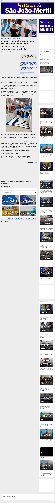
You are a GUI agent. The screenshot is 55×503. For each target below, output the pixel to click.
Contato (27, 15)
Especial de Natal (45, 455)
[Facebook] (1, 1)
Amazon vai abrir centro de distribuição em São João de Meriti (28, 213)
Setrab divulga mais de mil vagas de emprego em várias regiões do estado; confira (28, 201)
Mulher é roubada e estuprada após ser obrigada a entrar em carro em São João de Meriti (46, 398)
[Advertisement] (10, 61)
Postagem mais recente (7, 218)
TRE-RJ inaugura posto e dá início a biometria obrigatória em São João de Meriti (46, 131)
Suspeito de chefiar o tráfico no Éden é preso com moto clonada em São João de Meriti (46, 113)
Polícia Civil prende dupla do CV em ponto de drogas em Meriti (46, 222)
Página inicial (19, 218)
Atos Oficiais (9, 15)
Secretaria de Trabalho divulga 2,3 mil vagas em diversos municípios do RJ (10, 201)
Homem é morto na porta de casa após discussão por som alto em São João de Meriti (46, 363)
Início (4, 15)
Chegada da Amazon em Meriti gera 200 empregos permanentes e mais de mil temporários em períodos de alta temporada (10, 211)
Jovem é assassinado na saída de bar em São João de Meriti (46, 151)
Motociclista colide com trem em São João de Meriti (45, 467)
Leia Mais (43, 141)
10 (42, 268)
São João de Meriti (8, 38)
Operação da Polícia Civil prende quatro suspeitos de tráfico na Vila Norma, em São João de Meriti (46, 56)
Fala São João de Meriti (19, 15)
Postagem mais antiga (31, 218)
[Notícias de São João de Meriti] (27, 13)
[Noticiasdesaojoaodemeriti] (5, 1)
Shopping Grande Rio (16, 38)
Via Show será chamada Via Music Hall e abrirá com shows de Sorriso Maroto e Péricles (45, 345)
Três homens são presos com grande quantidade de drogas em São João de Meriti (46, 202)
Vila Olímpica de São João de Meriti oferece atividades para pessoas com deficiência (27, 72)
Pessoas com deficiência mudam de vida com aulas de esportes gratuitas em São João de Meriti (28, 68)
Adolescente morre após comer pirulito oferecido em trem (45, 311)
